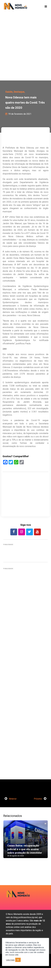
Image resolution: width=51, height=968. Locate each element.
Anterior (13, 798)
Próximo (38, 798)
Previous (7, 842)
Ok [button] (18, 960)
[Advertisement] (25, 51)
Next (43, 842)
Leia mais (10, 960)
